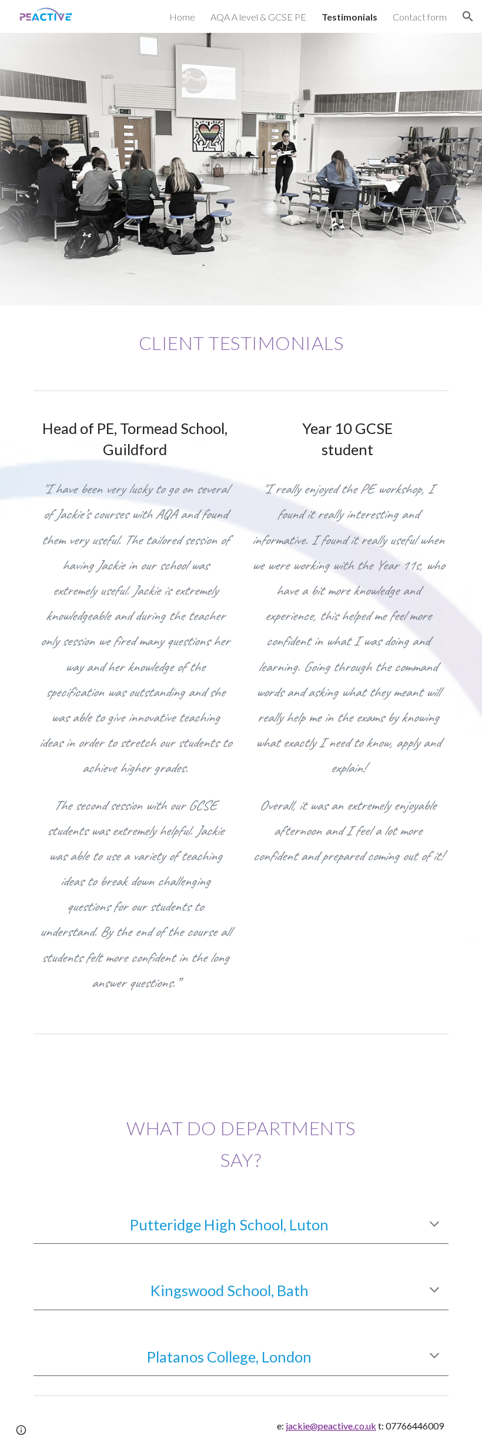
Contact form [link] (420, 16)
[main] (241, 345)
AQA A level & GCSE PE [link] (258, 16)
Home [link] (182, 16)
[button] (468, 16)
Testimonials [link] (349, 16)
